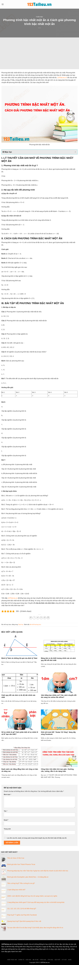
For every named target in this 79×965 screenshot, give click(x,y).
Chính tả (21, 959)
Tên (5, 811)
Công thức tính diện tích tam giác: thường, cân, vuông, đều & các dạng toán (57, 770)
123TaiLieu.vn (62, 77)
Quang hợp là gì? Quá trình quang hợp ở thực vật (24, 921)
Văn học (50, 959)
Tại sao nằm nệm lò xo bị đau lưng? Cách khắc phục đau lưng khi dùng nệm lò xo (35, 927)
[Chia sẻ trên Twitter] (37, 617)
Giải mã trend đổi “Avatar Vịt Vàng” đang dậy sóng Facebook (58, 733)
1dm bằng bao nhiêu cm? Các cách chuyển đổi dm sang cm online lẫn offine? (58, 696)
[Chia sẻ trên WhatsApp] (30, 617)
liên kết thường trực (35, 624)
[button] (2, 4)
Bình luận (7, 794)
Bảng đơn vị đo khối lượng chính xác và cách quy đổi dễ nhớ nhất (58, 659)
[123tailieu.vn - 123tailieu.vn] (39, 4)
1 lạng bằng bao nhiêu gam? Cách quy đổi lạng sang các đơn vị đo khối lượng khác (36, 902)
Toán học (39, 17)
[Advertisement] (39, 51)
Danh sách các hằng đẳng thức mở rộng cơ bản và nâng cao (19, 770)
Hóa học (28, 959)
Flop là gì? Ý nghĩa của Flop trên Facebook (22, 915)
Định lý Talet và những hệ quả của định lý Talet (19, 658)
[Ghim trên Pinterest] (44, 617)
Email (6, 820)
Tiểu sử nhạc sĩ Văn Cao (15, 858)
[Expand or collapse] (75, 151)
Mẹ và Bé (36, 959)
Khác (70, 959)
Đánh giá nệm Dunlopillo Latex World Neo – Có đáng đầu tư (27, 877)
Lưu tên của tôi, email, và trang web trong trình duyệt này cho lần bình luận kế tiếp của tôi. (37, 838)
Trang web (7, 829)
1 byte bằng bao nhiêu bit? (16, 889)
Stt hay (64, 959)
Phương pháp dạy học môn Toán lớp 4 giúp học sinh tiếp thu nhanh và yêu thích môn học (37, 871)
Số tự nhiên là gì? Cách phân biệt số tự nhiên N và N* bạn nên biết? (19, 733)
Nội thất (57, 959)
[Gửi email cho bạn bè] (41, 617)
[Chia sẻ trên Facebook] (34, 617)
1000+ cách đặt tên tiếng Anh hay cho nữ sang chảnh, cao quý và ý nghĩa (32, 896)
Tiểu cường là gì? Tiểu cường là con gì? (21, 883)
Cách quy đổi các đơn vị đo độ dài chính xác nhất (18, 696)
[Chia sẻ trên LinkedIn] (48, 617)
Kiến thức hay (12, 959)
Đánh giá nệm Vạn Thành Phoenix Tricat (21, 864)
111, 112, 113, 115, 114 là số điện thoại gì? (21, 908)
